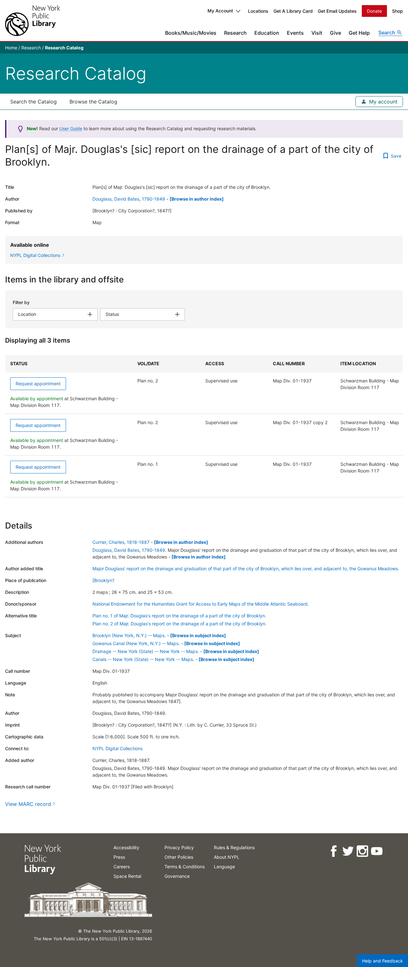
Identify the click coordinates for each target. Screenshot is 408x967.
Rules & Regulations (234, 847)
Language (224, 866)
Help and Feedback (382, 960)
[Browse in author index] (197, 199)
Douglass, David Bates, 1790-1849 (128, 199)
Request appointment (38, 383)
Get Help (359, 33)
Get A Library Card (293, 11)
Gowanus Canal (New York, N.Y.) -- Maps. (136, 643)
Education (266, 33)
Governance (177, 876)
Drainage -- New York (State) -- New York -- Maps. (145, 651)
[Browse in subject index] (198, 635)
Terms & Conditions (184, 866)
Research (235, 33)
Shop (397, 11)
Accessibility (126, 847)
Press (119, 857)
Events (295, 33)
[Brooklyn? (103, 580)
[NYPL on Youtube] (376, 851)
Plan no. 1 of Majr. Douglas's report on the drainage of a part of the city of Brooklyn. (179, 615)
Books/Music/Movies (190, 33)
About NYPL (226, 857)
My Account (220, 10)
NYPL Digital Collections (117, 748)
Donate (374, 11)
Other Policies (178, 857)
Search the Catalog (33, 101)
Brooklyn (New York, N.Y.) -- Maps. (129, 635)
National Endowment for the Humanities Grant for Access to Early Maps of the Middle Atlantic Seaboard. (200, 604)
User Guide (70, 128)
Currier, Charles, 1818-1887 (120, 542)
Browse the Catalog (93, 101)
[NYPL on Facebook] (333, 851)
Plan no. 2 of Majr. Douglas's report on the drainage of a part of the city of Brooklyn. (179, 623)
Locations (258, 11)
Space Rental (127, 876)
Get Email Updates (337, 11)
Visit (316, 33)
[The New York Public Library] (32, 20)
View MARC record (28, 804)
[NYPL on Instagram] (362, 851)
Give (335, 33)
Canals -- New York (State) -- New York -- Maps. (143, 659)
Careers (121, 866)
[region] (204, 426)
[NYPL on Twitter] (347, 851)
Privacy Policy (179, 847)
